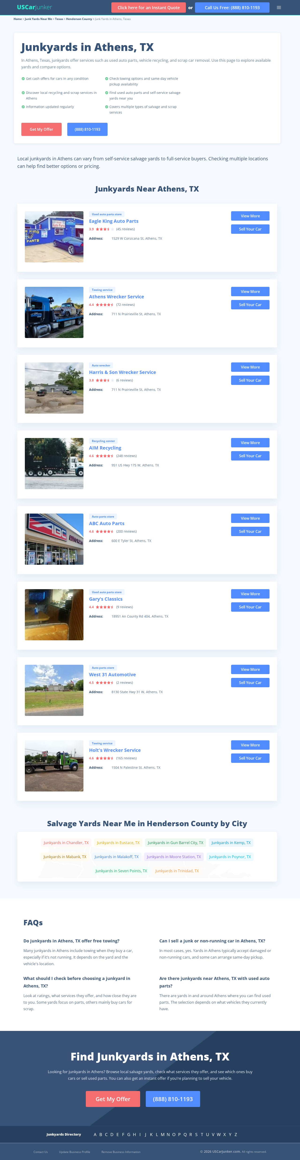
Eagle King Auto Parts (114, 221)
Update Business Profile (74, 1152)
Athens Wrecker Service (116, 296)
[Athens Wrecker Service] (54, 312)
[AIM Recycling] (54, 463)
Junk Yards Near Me (38, 19)
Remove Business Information (120, 1152)
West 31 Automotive (112, 674)
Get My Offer (41, 129)
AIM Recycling (105, 448)
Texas (59, 19)
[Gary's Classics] (54, 614)
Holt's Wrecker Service (115, 750)
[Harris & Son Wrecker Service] (54, 388)
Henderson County (79, 19)
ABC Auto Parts (106, 523)
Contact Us (41, 1152)
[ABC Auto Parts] (54, 539)
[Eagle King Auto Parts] (54, 236)
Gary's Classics (106, 599)
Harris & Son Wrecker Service (122, 372)
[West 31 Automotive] (54, 690)
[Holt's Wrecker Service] (54, 765)
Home (18, 19)
